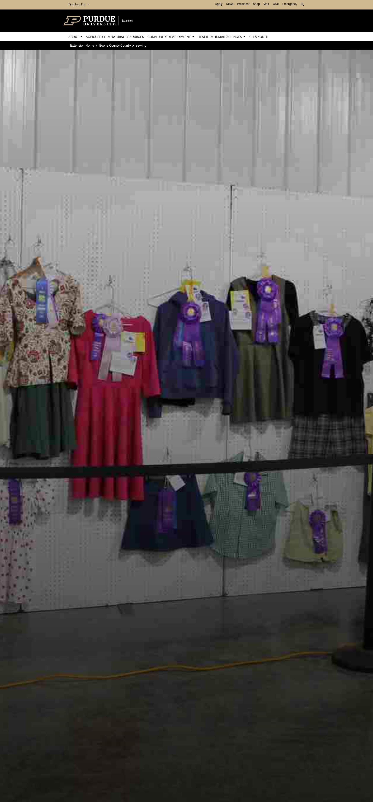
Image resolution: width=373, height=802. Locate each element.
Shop (256, 4)
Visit (266, 4)
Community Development (169, 36)
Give (276, 4)
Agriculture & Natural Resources (115, 36)
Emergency (289, 4)
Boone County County (115, 45)
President (243, 4)
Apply (219, 4)
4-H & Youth (258, 36)
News (230, 4)
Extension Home (82, 45)
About (74, 36)
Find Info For (77, 4)
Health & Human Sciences (220, 36)
